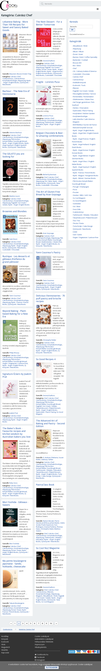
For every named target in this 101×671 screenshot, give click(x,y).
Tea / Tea (76, 220)
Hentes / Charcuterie (80, 108)
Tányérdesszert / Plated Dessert (48, 408)
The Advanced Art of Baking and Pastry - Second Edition (50, 423)
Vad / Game (77, 234)
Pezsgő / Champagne (81, 187)
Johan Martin (54, 523)
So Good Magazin (79, 201)
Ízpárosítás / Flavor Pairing (46, 412)
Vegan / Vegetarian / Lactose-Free (15, 363)
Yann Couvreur (15, 296)
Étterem (50, 592)
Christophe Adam (47, 529)
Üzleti (75, 232)
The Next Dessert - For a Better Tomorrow (49, 23)
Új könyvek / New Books (17, 147)
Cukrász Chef (15, 76)
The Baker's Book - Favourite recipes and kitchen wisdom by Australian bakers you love (16, 432)
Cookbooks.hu (7, 629)
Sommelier (77, 203)
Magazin (39, 596)
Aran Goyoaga (48, 233)
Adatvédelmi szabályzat (44, 639)
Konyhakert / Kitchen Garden (84, 113)
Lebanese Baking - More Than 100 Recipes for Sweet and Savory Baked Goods (15, 26)
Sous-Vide (77, 209)
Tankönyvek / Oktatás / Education (48, 470)
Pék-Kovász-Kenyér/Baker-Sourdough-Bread (14, 140)
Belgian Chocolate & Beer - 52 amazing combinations (50, 134)
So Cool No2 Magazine (47, 548)
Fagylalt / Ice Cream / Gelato (46, 406)
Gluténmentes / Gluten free (51, 242)
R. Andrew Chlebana (50, 457)
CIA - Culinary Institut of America (84, 71)
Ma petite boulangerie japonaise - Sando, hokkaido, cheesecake (14, 563)
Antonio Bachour (15, 132)
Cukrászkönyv (19, 78)
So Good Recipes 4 (45, 359)
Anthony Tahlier (47, 459)
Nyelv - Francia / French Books (14, 611)
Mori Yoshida (14, 543)
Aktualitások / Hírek (50, 596)
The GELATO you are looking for (13, 155)
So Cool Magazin (47, 602)
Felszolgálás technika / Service (84, 94)
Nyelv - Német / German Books (84, 178)
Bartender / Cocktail (80, 60)
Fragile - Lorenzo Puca (47, 81)
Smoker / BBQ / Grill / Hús (82, 195)
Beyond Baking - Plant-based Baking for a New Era (15, 313)
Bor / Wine (77, 65)
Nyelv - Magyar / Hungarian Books (85, 175)
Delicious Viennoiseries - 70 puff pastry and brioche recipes (50, 298)
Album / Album (78, 51)
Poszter (76, 192)
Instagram (40, 660)
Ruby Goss (13, 483)
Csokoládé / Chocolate (10, 250)
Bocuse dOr (77, 63)
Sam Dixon (13, 239)
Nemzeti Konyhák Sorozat (82, 127)
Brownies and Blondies (14, 211)
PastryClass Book (45, 484)
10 (51, 623)
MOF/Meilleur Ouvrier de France (85, 125)
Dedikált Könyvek (79, 82)
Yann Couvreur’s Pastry (48, 252)
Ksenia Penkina (50, 527)
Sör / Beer (48, 181)
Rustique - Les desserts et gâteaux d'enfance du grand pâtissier (16, 259)
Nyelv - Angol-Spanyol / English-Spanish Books (16, 145)
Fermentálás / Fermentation (83, 96)
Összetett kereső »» (77, 34)
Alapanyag (22, 80)
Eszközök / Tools (79, 85)
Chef (46, 177)
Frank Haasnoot (47, 525)
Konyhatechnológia (9, 80)
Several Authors (49, 61)
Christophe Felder (49, 340)
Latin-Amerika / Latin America (83, 119)
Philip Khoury (14, 353)
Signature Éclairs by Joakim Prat (16, 375)
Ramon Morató (48, 521)
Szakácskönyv (7, 78)
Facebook (40, 657)
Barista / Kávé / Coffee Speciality (85, 57)
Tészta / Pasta (78, 223)
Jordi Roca (45, 523)
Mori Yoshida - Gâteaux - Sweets (15, 503)
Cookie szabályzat (42, 636)
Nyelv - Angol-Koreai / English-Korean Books (49, 72)
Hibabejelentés (41, 647)
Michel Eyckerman (49, 174)
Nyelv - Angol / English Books (16, 81)
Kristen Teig (26, 74)
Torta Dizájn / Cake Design (49, 475)
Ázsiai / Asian (16, 550)
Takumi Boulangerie (16, 603)
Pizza (75, 189)
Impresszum (40, 644)
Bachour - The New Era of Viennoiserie (16, 92)
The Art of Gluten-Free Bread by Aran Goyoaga (48, 193)
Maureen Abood (15, 74)
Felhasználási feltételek (44, 642)
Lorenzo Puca (48, 116)
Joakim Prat (13, 413)
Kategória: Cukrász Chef (27, 629)
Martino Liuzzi (14, 196)
